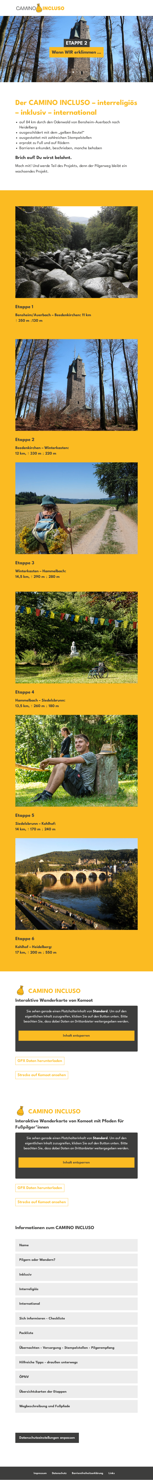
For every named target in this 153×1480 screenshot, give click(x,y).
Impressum (40, 1473)
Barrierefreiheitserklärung (87, 1473)
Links (112, 1473)
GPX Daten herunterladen (40, 1061)
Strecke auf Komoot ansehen (42, 1075)
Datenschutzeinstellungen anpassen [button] (47, 1438)
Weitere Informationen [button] (76, 1046)
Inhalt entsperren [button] (76, 1035)
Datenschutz (59, 1473)
